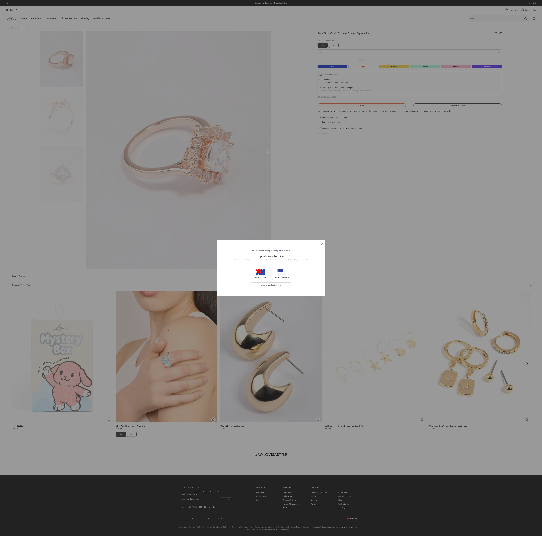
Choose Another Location (271, 285)
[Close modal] (322, 243)
